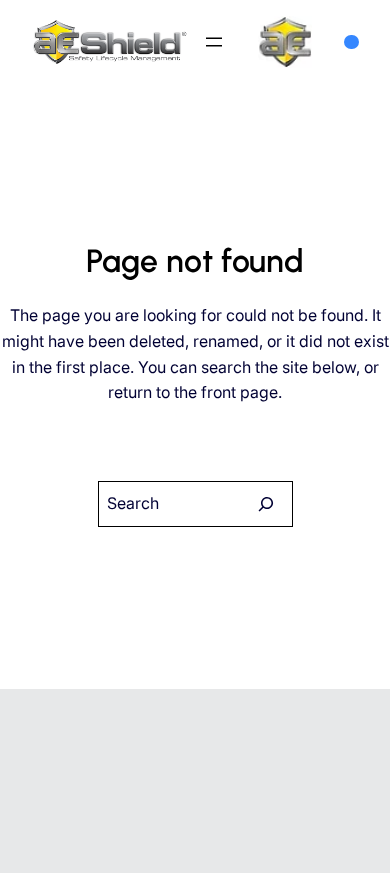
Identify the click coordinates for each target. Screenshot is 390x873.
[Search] (266, 504)
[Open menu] (214, 42)
